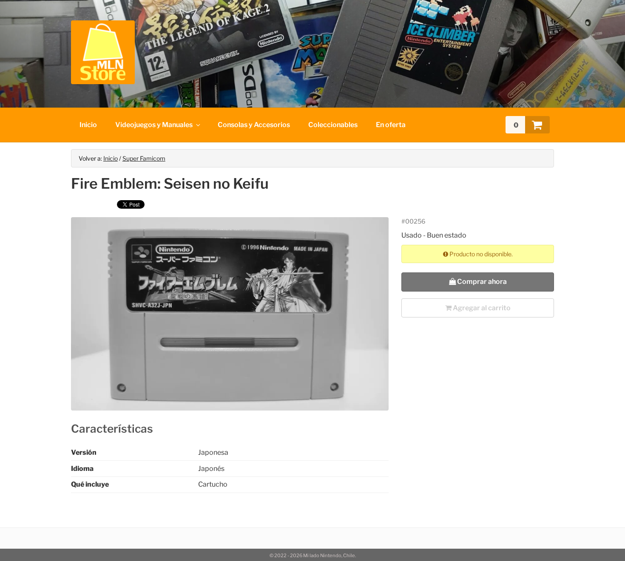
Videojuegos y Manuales (154, 125)
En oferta (391, 125)
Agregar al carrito (481, 308)
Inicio (88, 125)
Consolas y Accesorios (254, 125)
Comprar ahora (481, 282)
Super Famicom (143, 158)
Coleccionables (333, 125)
